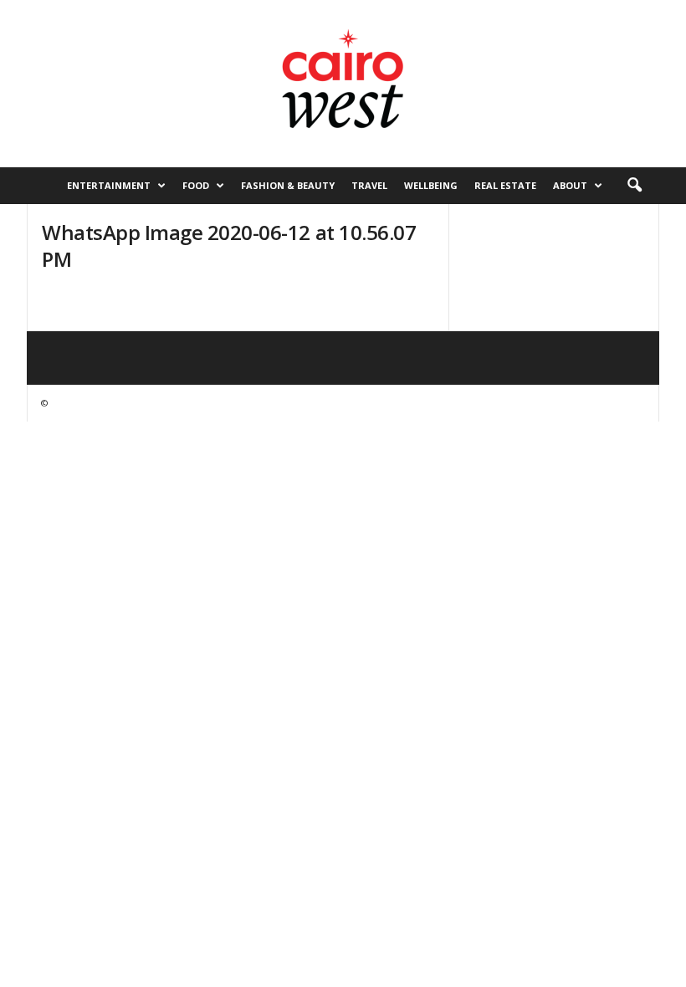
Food (195, 185)
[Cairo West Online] (343, 83)
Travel (369, 185)
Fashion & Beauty (288, 185)
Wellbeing (431, 185)
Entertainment (109, 185)
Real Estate (505, 185)
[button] (634, 185)
